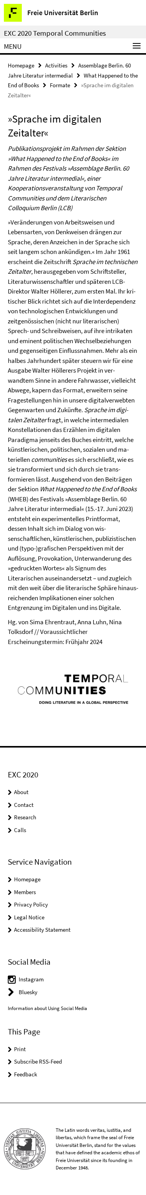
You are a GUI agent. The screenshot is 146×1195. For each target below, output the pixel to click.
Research (25, 817)
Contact (23, 804)
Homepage (21, 65)
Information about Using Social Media (47, 1008)
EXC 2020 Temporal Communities (55, 33)
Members (25, 892)
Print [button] (20, 1049)
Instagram (31, 979)
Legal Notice (29, 917)
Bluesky (28, 992)
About (21, 792)
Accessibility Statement (42, 929)
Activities (56, 65)
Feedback (25, 1074)
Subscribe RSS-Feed (38, 1061)
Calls (20, 830)
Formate (60, 85)
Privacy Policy (31, 904)
